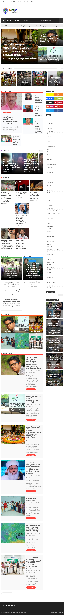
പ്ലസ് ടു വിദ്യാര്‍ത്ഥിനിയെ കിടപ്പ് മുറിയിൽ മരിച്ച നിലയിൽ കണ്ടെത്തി (54, 307)
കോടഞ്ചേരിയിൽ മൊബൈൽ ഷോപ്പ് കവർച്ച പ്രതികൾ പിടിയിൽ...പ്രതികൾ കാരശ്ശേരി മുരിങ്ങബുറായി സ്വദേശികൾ (54, 369)
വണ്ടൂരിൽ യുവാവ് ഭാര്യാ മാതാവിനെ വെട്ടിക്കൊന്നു (11, 283)
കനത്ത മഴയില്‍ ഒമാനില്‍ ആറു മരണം (32, 283)
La (47, 195)
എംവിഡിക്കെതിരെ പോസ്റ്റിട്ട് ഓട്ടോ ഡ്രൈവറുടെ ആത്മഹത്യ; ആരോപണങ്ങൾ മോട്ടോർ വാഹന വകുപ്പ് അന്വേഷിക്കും (50, 38)
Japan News (50, 167)
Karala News (50, 172)
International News (51, 164)
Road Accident (50, 267)
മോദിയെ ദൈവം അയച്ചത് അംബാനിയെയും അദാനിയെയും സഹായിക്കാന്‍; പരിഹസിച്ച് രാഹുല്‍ (21, 244)
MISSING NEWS (51, 236)
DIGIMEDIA (60, 612)
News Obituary (50, 254)
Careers (35, 20)
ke (47, 175)
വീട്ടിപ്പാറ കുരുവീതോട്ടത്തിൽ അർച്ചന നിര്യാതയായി (38, 100)
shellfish (49, 269)
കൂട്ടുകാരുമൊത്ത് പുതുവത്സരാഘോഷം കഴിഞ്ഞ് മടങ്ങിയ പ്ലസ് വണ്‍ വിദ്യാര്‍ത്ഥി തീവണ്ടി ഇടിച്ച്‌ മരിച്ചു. (54, 360)
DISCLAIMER (13, 1)
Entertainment (17, 20)
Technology (27, 20)
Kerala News (50, 180)
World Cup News (51, 282)
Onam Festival (50, 262)
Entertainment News (52, 157)
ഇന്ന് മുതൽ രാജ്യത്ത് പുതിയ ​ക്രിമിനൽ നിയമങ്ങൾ (21, 194)
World (48, 280)
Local (48, 223)
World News (50, 285)
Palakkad (49, 264)
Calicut (48, 141)
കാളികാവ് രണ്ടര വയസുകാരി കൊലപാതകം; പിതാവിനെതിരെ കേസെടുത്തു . (11, 292)
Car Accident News (51, 144)
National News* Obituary (53, 249)
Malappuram (50, 231)
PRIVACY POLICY (4, 1)
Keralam (49, 185)
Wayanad (49, 272)
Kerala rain (50, 182)
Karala (48, 169)
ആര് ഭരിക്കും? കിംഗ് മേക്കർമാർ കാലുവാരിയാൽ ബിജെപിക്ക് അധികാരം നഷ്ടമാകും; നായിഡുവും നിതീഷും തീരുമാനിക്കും (7, 244)
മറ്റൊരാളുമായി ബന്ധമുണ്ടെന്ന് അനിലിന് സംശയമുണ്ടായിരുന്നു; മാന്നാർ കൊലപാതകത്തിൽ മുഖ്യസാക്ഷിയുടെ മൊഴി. (11, 164)
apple (50, 102)
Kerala (48, 177)
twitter (51, 110)
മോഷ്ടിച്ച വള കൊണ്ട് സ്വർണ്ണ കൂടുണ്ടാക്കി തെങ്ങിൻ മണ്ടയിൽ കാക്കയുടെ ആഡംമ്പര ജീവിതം (54, 334)
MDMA (48, 234)
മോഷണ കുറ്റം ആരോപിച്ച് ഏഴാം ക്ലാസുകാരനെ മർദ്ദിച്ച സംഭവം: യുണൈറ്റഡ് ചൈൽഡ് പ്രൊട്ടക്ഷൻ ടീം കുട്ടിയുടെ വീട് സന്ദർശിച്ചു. (48, 80)
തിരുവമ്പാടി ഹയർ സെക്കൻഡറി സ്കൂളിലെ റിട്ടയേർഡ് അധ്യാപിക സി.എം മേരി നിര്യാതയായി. (38, 127)
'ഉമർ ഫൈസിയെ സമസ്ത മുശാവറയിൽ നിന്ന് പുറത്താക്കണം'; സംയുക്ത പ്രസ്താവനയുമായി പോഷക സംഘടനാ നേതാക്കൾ (33, 468)
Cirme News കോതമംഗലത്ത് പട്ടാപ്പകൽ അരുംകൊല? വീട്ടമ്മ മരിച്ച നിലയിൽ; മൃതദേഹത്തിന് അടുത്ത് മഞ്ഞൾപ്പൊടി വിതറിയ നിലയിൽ (11, 303)
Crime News (11, 268)
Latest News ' (50, 208)
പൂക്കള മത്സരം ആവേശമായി (18, 58)
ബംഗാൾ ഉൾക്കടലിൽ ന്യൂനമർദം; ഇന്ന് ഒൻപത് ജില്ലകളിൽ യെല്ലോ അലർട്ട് (33, 528)
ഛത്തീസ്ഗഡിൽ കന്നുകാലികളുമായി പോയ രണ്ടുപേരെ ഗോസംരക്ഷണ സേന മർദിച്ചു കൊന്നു (35, 195)
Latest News (7, 112)
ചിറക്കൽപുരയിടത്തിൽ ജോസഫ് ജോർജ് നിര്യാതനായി (38, 112)
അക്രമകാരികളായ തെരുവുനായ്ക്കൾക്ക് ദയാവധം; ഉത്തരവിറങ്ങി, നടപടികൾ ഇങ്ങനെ (16, 81)
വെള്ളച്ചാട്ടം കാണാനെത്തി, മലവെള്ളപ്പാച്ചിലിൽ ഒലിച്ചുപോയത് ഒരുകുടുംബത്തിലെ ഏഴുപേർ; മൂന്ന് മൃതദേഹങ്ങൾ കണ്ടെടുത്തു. (6, 198)
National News (50, 246)
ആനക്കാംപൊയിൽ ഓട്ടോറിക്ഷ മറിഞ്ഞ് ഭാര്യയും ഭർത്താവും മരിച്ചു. (54, 375)
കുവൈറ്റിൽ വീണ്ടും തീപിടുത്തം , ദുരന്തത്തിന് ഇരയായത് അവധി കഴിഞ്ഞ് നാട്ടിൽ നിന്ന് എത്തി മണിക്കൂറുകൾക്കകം (33, 269)
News (8, 20)
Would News (50, 287)
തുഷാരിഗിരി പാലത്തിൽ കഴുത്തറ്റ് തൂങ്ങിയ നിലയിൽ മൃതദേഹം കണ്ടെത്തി (54, 341)
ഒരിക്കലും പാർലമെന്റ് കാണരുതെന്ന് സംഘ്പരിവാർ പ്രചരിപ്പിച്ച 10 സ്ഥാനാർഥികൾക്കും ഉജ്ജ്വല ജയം (21, 219)
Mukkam (49, 239)
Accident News (50, 139)
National (49, 244)
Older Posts (7, 593)
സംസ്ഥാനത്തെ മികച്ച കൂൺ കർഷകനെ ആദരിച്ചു (16, 142)
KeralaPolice (50, 190)
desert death (50, 154)
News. (48, 257)
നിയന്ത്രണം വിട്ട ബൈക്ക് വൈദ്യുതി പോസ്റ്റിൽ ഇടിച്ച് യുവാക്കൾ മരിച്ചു (54, 316)
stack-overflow (59, 95)
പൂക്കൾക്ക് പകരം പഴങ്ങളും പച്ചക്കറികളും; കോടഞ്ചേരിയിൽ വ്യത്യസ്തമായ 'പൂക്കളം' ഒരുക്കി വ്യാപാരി (32, 81)
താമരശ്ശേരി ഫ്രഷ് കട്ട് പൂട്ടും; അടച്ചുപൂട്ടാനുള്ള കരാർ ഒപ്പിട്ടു (50, 58)
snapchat (50, 94)
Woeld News (50, 277)
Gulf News (33, 260)
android (60, 98)
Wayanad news (51, 275)
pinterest (59, 102)
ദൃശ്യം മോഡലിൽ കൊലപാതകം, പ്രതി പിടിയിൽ (11, 273)
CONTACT (20, 1)
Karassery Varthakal (17, 612)
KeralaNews (50, 187)
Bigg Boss (49, 128)
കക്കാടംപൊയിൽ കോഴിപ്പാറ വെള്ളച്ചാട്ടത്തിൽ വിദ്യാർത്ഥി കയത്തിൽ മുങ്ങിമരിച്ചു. (54, 351)
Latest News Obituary (52, 216)
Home (48, 162)
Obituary (49, 126)
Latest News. (50, 218)
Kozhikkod (49, 192)
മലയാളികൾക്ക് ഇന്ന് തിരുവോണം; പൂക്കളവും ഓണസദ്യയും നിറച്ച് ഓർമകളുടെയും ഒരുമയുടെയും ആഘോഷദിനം (33, 432)
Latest (48, 200)
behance (50, 98)
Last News (49, 198)
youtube (59, 106)
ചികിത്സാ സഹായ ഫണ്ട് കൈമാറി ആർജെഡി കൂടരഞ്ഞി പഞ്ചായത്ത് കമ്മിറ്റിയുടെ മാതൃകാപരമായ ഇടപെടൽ (33, 563)
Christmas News (51, 146)
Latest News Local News (53, 210)
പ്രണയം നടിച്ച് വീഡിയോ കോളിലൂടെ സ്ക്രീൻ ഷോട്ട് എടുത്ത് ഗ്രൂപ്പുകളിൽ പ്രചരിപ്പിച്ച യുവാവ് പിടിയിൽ (54, 326)
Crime (48, 149)
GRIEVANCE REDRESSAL (29, 1)
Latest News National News (53, 213)
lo (47, 221)
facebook (59, 110)
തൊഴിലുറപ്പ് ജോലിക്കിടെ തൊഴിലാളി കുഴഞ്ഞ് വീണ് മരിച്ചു (11, 120)
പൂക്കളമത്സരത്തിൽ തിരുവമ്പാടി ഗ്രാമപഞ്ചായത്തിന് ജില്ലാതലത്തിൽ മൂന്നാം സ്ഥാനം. (26, 26)
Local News (50, 226)
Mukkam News (50, 241)
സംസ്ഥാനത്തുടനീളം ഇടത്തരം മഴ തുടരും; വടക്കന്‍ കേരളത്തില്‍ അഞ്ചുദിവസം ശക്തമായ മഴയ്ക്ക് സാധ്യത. (31, 164)
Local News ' (50, 228)
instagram (50, 106)
